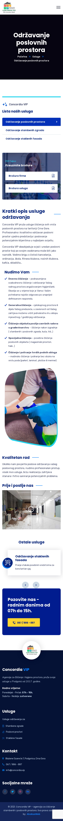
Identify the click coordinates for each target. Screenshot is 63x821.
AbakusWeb (33, 814)
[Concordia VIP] (9, 7)
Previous (25, 585)
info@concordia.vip (15, 770)
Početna (22, 56)
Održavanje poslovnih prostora (25, 122)
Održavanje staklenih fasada (24, 138)
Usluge (36, 56)
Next (36, 585)
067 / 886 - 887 (14, 764)
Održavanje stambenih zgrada (25, 130)
